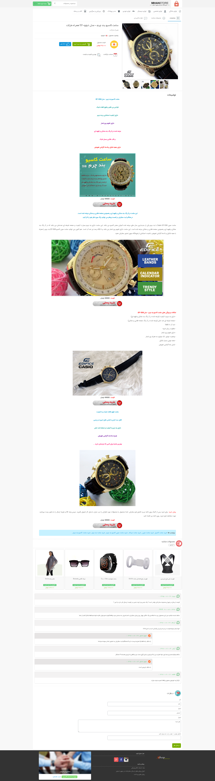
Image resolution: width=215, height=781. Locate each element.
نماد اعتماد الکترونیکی (138, 768)
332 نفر (63, 44)
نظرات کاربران (138, 18)
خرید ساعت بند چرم (98, 532)
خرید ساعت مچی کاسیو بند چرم (117, 532)
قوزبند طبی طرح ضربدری (167, 579)
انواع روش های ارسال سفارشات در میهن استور (130, 771)
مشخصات (172, 18)
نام (180, 699)
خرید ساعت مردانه (135, 532)
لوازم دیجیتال (141, 11)
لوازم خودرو (126, 11)
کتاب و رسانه (78, 11)
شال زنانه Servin (50, 579)
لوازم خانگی (173, 11)
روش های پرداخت (139, 774)
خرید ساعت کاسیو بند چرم (81, 532)
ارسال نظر (176, 745)
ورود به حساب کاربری (69, 777)
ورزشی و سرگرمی (95, 11)
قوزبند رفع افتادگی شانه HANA (138, 579)
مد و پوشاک (112, 11)
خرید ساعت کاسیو (161, 532)
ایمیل (179, 708)
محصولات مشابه (156, 18)
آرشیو (171, 545)
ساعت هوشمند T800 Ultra (108, 579)
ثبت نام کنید (56, 777)
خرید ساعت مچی (148, 532)
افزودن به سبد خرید (80, 44)
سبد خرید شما (42, 3)
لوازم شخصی (157, 11)
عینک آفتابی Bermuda (79, 579)
